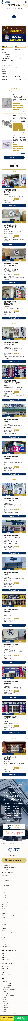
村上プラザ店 (5, 1003)
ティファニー (5, 906)
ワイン (3, 941)
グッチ (3, 919)
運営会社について (5, 865)
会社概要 (4, 970)
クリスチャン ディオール (8, 915)
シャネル (4, 924)
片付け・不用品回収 (7, 974)
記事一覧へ (13, 157)
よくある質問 (5, 966)
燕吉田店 (4, 71)
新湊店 (4, 991)
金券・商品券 (5, 885)
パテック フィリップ (7, 932)
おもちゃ (4, 895)
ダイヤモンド (18, 62)
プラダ (3, 917)
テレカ (4, 887)
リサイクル (18, 80)
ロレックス (4, 928)
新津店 (3, 69)
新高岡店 (4, 1005)
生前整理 (4, 76)
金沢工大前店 (5, 1007)
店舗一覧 (4, 972)
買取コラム (5, 968)
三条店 (4, 1011)
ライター (4, 900)
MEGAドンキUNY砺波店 (7, 61)
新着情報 (4, 46)
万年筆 (4, 897)
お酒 (16, 67)
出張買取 (4, 80)
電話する (16, 199)
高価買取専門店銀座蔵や (5, 843)
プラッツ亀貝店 (5, 64)
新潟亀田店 (5, 1009)
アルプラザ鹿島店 (6, 56)
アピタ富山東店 (5, 58)
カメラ (4, 890)
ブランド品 (18, 58)
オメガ (3, 930)
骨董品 (16, 52)
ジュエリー (18, 60)
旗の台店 (4, 73)
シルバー (17, 64)
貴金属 (16, 73)
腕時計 (16, 56)
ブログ (17, 46)
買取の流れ (5, 953)
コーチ (3, 908)
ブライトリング (5, 935)
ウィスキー (4, 939)
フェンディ (4, 913)
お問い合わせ (5, 959)
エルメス (4, 922)
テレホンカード (19, 71)
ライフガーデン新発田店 (7, 66)
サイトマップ (4, 869)
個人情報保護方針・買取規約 (8, 867)
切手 (16, 69)
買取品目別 (12, 843)
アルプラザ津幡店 (6, 54)
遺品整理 (17, 76)
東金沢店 (4, 52)
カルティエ (4, 910)
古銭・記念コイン (19, 54)
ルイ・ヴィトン (5, 904)
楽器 (16, 65)
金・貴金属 (5, 875)
